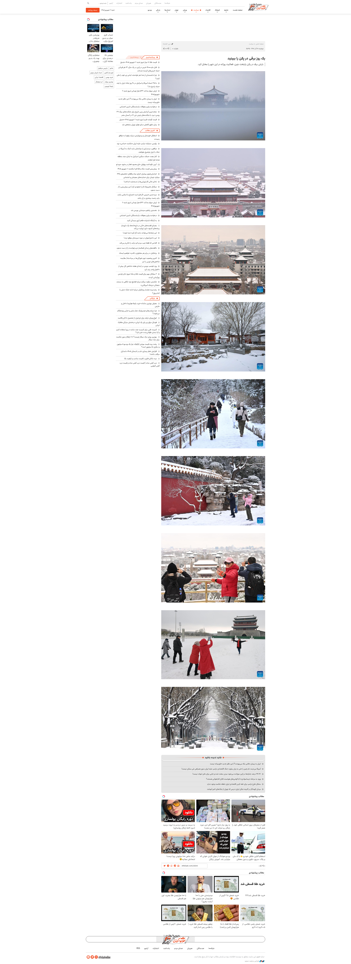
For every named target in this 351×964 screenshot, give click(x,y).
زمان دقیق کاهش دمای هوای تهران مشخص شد (139, 124)
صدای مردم (139, 3)
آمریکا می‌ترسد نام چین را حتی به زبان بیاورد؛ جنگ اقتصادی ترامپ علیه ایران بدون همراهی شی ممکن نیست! (221, 768)
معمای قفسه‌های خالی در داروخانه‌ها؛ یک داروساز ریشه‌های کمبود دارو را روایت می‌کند (140, 227)
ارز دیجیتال (99, 81)
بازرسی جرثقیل (102, 68)
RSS (138, 948)
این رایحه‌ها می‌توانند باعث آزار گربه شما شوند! (140, 232)
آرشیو (111, 3)
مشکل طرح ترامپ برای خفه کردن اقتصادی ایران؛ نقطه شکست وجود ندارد (234, 784)
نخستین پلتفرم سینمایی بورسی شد (144, 210)
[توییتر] (92, 957)
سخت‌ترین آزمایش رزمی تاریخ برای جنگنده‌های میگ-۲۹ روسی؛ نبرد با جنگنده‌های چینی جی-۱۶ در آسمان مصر (138, 113)
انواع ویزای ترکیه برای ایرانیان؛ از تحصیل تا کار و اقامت (137, 318)
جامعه (226, 10)
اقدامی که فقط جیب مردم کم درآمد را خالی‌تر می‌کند (138, 242)
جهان (177, 10)
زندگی (158, 10)
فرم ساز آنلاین (108, 72)
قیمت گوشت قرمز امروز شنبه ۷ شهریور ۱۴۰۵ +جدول (138, 119)
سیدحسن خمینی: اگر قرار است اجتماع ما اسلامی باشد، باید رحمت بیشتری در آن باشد (138, 196)
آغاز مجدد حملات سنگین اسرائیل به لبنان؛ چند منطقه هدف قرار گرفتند (139, 158)
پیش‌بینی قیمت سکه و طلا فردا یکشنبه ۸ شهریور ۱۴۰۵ (137, 168)
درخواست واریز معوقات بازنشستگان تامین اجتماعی (138, 106)
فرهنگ (217, 10)
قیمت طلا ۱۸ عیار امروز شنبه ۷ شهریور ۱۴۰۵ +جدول (138, 62)
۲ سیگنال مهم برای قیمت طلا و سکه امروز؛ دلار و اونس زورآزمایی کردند (139, 275)
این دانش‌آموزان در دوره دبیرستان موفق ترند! (140, 237)
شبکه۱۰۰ (167, 3)
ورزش (185, 10)
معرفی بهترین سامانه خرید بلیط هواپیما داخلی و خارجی (140, 305)
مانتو (111, 68)
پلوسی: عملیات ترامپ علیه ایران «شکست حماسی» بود (137, 143)
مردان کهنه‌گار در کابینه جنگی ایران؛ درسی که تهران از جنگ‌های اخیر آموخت (234, 789)
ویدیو (150, 10)
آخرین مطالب (150, 130)
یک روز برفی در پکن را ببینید (246, 58)
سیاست (196, 10)
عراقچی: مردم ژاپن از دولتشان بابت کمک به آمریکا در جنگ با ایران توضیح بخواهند (139, 150)
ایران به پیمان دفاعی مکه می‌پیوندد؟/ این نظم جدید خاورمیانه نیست (235, 763)
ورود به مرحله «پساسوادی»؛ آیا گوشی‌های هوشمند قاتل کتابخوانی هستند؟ (233, 779)
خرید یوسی (109, 77)
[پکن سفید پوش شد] (213, 413)
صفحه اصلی (260, 44)
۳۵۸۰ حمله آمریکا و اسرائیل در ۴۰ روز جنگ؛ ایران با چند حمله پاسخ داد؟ (138, 85)
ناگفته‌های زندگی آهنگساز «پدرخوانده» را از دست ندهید (137, 248)
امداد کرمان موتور (96, 72)
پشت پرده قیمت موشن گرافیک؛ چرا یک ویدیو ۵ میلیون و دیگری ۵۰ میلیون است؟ (138, 345)
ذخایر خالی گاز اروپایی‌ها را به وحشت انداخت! (140, 181)
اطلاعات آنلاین (258, 7)
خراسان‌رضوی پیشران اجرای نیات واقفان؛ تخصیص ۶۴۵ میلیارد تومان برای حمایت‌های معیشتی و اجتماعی (138, 175)
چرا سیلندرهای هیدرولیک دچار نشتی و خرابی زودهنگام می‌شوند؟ (138, 312)
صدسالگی (157, 3)
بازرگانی (152, 298)
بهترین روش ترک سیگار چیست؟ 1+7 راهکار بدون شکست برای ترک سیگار (138, 338)
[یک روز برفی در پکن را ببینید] (213, 105)
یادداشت (128, 3)
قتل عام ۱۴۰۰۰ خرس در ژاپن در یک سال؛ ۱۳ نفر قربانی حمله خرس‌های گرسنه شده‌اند (139, 69)
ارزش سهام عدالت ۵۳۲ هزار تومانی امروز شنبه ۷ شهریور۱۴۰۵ (141, 204)
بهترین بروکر (109, 81)
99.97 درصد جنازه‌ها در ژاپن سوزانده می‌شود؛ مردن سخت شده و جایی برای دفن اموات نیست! (227, 773)
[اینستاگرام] (96, 957)
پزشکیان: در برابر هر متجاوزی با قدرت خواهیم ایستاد (138, 253)
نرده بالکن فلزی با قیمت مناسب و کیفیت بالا (140, 358)
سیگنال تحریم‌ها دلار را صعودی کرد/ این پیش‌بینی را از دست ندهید (139, 188)
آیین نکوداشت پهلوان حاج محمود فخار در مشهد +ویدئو (136, 164)
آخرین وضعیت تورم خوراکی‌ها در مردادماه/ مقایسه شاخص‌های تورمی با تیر (140, 260)
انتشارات (119, 3)
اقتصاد (207, 10)
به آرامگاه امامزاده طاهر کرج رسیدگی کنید (142, 220)
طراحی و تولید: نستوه (252, 961)
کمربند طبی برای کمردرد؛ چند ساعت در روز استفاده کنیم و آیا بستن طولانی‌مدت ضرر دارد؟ (138, 331)
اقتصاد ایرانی (99, 77)
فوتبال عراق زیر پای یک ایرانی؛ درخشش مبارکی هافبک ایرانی (139, 324)
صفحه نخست (237, 10)
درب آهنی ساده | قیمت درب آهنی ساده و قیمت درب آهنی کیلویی (140, 364)
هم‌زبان (148, 3)
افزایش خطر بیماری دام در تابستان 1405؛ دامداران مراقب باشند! (140, 353)
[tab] (152, 57)
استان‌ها (167, 10)
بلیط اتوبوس (109, 86)
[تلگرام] (88, 957)
